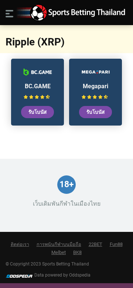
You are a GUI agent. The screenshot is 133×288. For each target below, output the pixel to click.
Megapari (95, 86)
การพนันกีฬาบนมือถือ (59, 244)
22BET (95, 244)
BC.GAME (38, 86)
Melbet (58, 252)
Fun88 (116, 244)
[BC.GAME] (37, 75)
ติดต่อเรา (20, 244)
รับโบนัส (37, 112)
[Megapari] (95, 75)
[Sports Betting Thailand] (66, 12)
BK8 (77, 252)
